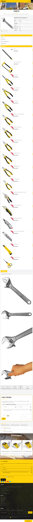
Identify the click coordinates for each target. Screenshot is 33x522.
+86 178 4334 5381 (6, 490)
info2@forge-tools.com (6, 493)
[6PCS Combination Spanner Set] (27, 445)
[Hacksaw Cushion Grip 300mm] (7, 67)
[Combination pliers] (7, 107)
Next (32, 448)
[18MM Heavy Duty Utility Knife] (7, 224)
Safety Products (3, 43)
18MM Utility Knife (16, 244)
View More (15, 64)
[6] (7, 159)
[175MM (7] (7, 146)
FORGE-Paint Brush (3, 499)
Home (5, 14)
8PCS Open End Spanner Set (5, 451)
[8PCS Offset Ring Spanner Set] (16, 445)
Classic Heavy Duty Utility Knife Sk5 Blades (19, 231)
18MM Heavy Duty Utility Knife (17, 218)
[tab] (4, 271)
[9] (7, 198)
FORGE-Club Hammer (3, 503)
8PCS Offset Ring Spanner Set (16, 451)
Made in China (9, 516)
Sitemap (2, 517)
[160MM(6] (7, 133)
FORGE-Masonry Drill (3, 505)
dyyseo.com (5, 518)
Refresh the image (11, 476)
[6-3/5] (7, 211)
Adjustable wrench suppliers (5, 425)
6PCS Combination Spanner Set (27, 451)
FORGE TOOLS (2, 502)
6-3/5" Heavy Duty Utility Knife (17, 205)
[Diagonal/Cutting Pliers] (7, 93)
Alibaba (6, 516)
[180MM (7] (7, 120)
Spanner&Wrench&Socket (14, 14)
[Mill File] (7, 54)
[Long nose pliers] (7, 80)
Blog (30, 516)
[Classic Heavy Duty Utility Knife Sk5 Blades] (7, 237)
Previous (1, 448)
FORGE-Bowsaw (3, 500)
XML (4, 517)
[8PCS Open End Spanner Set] (6, 445)
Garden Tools (3, 39)
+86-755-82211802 (5, 488)
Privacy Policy (7, 517)
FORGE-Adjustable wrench (24, 425)
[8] (7, 172)
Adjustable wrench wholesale (15, 425)
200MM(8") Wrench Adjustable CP (11, 404)
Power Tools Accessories (5, 41)
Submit (3, 479)
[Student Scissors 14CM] (7, 263)
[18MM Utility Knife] (7, 250)
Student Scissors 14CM (16, 257)
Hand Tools (8, 14)
